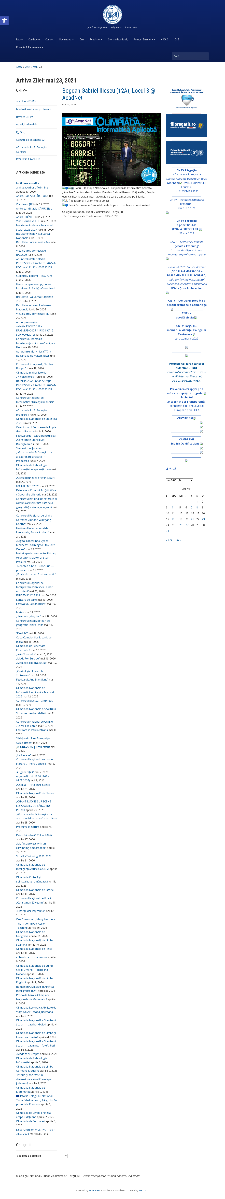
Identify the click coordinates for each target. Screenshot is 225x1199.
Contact (49, 39)
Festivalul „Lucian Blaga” (31, 604)
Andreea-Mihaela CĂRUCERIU (34, 208)
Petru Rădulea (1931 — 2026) (34, 835)
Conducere (34, 39)
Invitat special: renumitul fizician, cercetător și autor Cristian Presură (36, 558)
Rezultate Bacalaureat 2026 (33, 242)
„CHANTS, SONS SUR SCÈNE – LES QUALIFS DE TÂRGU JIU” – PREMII (34, 806)
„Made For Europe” (28, 658)
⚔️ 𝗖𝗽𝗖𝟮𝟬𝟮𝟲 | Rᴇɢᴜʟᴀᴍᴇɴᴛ (33, 747)
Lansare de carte (26, 599)
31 (167, 531)
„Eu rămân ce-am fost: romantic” (36, 574)
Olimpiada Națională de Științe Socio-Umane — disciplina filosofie (35, 970)
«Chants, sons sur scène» (31, 957)
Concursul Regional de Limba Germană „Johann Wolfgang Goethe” (34, 520)
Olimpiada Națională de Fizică (34, 949)
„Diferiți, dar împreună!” (30, 911)
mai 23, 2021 (69, 104)
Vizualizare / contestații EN (32, 314)
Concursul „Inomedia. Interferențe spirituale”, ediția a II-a (35, 343)
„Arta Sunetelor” (26, 654)
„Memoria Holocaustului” (31, 663)
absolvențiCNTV (26, 101)
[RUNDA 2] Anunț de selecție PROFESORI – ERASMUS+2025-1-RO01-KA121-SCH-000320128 (36, 385)
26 (180, 525)
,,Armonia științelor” (28, 616)
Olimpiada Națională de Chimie (35, 793)
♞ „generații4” (25, 772)
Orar (82, 39)
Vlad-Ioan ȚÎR (24, 204)
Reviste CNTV (24, 117)
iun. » (178, 540)
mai (35, 66)
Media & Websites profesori (33, 109)
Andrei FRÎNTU (25, 217)
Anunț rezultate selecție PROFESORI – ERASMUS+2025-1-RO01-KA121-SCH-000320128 (36, 263)
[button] (4, 20)
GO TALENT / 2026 (27, 486)
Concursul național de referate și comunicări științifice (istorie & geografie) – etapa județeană (36, 503)
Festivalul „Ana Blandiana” (32, 679)
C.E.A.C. (165, 39)
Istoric (19, 39)
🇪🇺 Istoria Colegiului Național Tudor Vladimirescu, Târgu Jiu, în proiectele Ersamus (36, 1100)
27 (186, 525)
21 (192, 519)
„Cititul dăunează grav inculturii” (36, 478)
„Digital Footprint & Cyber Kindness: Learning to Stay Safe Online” (35, 545)
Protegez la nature (27, 827)
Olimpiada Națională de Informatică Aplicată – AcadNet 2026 (35, 692)
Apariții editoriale (26, 124)
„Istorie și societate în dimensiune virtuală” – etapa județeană (33, 1079)
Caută (204, 56)
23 (203, 519)
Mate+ (20, 612)
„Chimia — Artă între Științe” (33, 785)
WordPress (94, 1190)
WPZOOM (144, 1190)
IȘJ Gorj (20, 132)
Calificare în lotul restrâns (32, 730)
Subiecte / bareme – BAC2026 (34, 276)
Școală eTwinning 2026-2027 (33, 856)
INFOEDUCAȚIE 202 (28, 595)
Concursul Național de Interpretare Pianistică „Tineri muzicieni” (34, 587)
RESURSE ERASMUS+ (29, 159)
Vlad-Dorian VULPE (28, 221)
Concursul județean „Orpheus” (35, 700)
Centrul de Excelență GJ (30, 139)
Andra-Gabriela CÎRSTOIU (32, 196)
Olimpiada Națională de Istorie (35, 890)
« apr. (169, 540)
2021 (27, 66)
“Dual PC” (22, 633)
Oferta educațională (118, 39)
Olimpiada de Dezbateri (30, 1121)
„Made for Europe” (27, 1054)
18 (172, 519)
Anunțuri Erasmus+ (143, 39)
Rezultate (95, 39)
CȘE (177, 39)
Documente (65, 39)
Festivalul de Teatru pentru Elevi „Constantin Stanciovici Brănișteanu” (36, 440)
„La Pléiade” (23, 755)
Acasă (19, 66)
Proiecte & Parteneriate (28, 47)
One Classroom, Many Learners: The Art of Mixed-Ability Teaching (36, 923)
